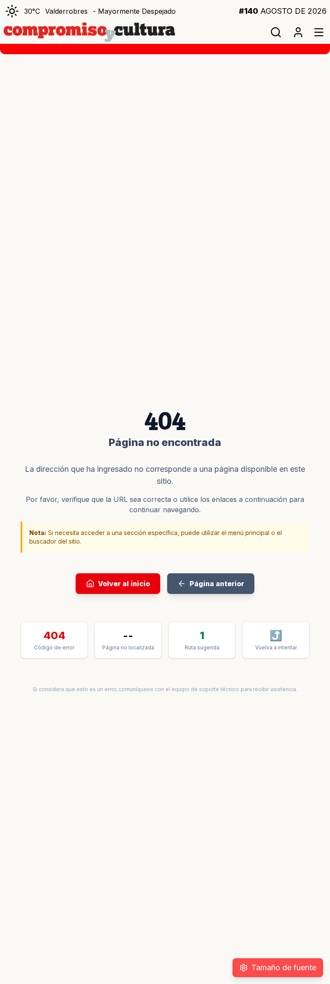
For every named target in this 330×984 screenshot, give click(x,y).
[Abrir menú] (319, 32)
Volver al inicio (124, 583)
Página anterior (216, 583)
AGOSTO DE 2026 (283, 10)
